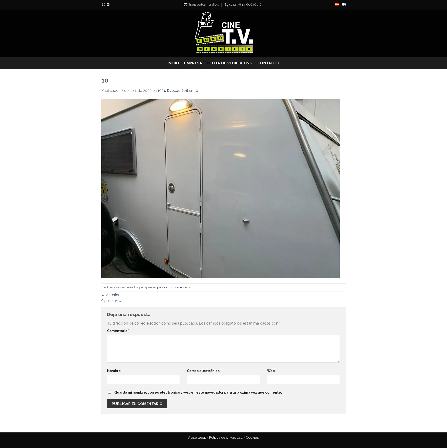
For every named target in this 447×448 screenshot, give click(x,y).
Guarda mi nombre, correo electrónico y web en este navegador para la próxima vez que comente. (198, 392)
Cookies (252, 437)
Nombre (115, 371)
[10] (220, 188)
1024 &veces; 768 (173, 90)
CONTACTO (268, 63)
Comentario (118, 331)
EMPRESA (193, 63)
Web (271, 371)
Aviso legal (197, 437)
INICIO (173, 63)
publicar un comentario (173, 287)
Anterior (110, 295)
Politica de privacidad (226, 437)
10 (196, 90)
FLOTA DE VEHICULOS (228, 63)
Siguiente (111, 301)
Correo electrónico (204, 371)
